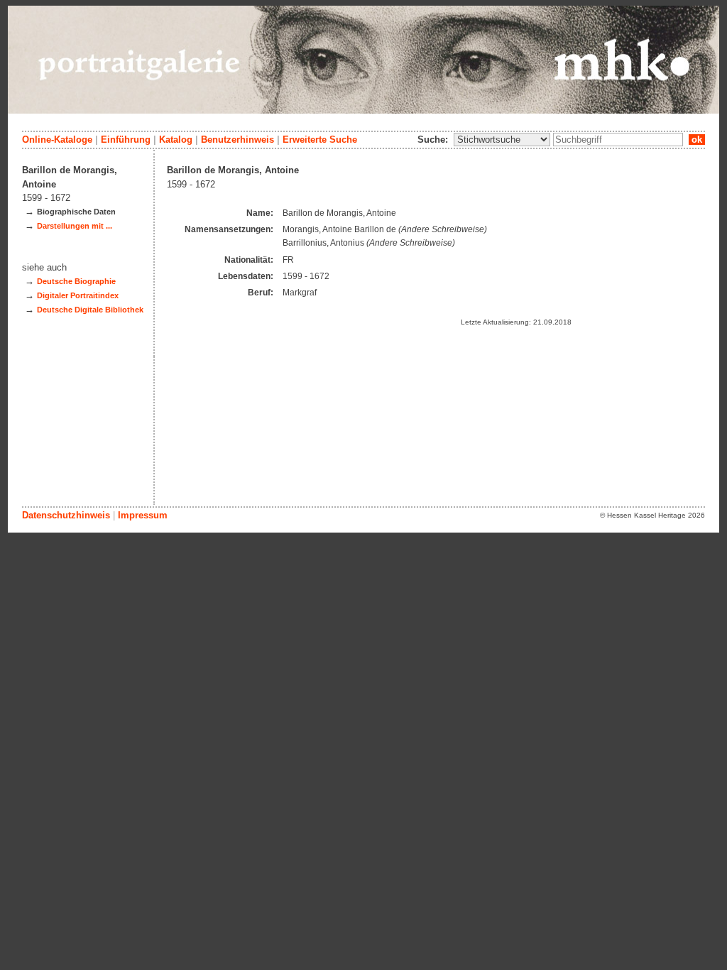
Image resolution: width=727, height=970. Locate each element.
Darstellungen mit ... (74, 226)
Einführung (126, 139)
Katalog (175, 139)
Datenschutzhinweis (66, 515)
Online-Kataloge (57, 139)
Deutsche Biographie (76, 281)
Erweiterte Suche (320, 139)
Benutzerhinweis (237, 139)
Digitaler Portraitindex (78, 295)
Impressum (143, 515)
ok (697, 139)
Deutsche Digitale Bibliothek (90, 309)
